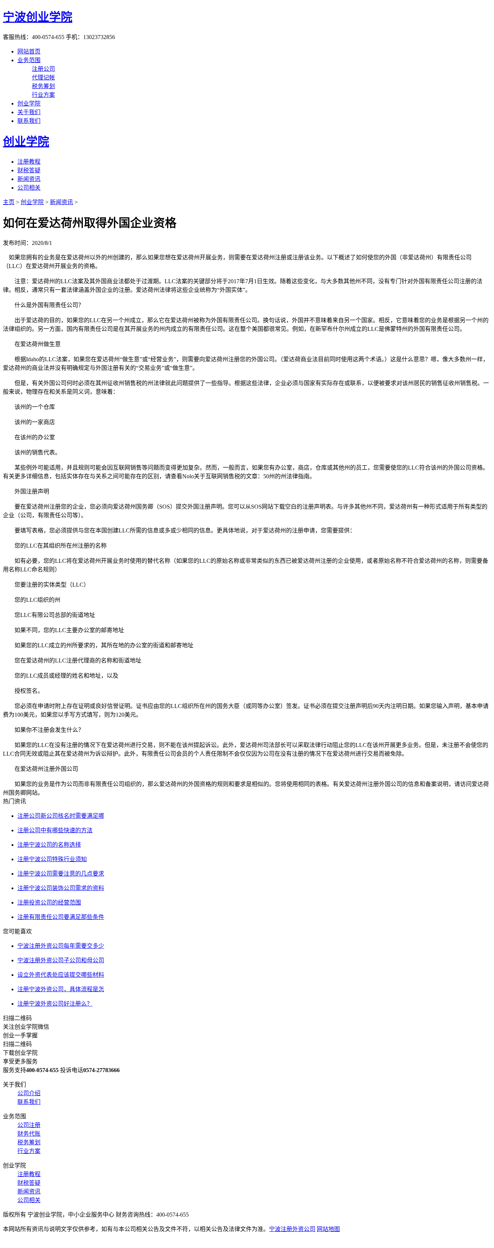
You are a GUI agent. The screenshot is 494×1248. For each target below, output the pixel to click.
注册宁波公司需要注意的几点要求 (60, 874)
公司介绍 (29, 1093)
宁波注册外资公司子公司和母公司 (60, 960)
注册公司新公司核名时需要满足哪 (60, 816)
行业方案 (43, 95)
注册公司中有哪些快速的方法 (55, 830)
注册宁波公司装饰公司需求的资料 (60, 888)
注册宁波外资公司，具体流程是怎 (60, 989)
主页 (8, 202)
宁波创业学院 (37, 16)
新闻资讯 (29, 179)
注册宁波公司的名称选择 (49, 845)
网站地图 (328, 1229)
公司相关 (29, 188)
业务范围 (29, 60)
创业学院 (29, 103)
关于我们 (29, 112)
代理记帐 (43, 77)
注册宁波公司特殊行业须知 (52, 859)
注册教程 (29, 162)
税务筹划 (43, 86)
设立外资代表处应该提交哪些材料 (60, 975)
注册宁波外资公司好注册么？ (55, 1004)
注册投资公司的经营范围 (49, 902)
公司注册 (29, 1125)
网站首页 (29, 51)
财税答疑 (29, 170)
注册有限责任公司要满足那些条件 (60, 917)
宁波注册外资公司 (292, 1229)
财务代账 (29, 1134)
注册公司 (43, 69)
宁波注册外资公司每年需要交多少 (60, 946)
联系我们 (29, 121)
